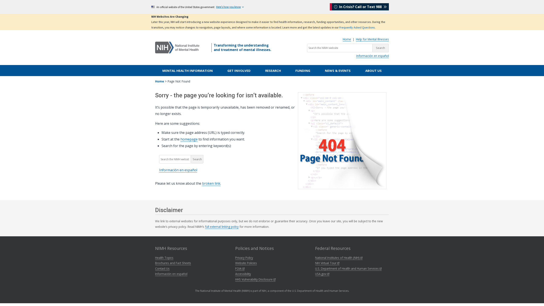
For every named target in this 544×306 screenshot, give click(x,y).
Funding (302, 70)
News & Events (338, 70)
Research (273, 70)
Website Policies (246, 263)
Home (347, 39)
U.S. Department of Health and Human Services (347, 268)
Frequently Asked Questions (357, 27)
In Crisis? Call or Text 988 (360, 6)
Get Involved (239, 70)
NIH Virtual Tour (326, 263)
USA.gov (321, 274)
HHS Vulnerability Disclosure (254, 279)
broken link (211, 183)
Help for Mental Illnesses (372, 39)
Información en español (372, 56)
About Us (373, 70)
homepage (189, 139)
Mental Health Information (187, 70)
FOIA (238, 268)
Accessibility (243, 274)
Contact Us (162, 268)
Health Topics (164, 258)
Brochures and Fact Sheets (173, 263)
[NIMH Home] (177, 47)
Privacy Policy (244, 258)
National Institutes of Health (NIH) (337, 258)
